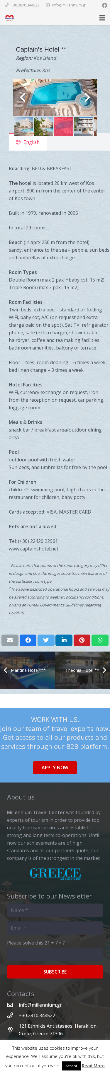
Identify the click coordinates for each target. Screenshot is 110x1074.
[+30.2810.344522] (13, 1015)
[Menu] (102, 18)
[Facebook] (104, 5)
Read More (93, 1065)
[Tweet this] (46, 640)
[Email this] (9, 640)
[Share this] (28, 640)
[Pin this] (82, 640)
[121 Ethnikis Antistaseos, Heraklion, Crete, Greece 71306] (13, 1029)
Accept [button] (71, 1065)
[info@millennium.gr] (13, 1004)
